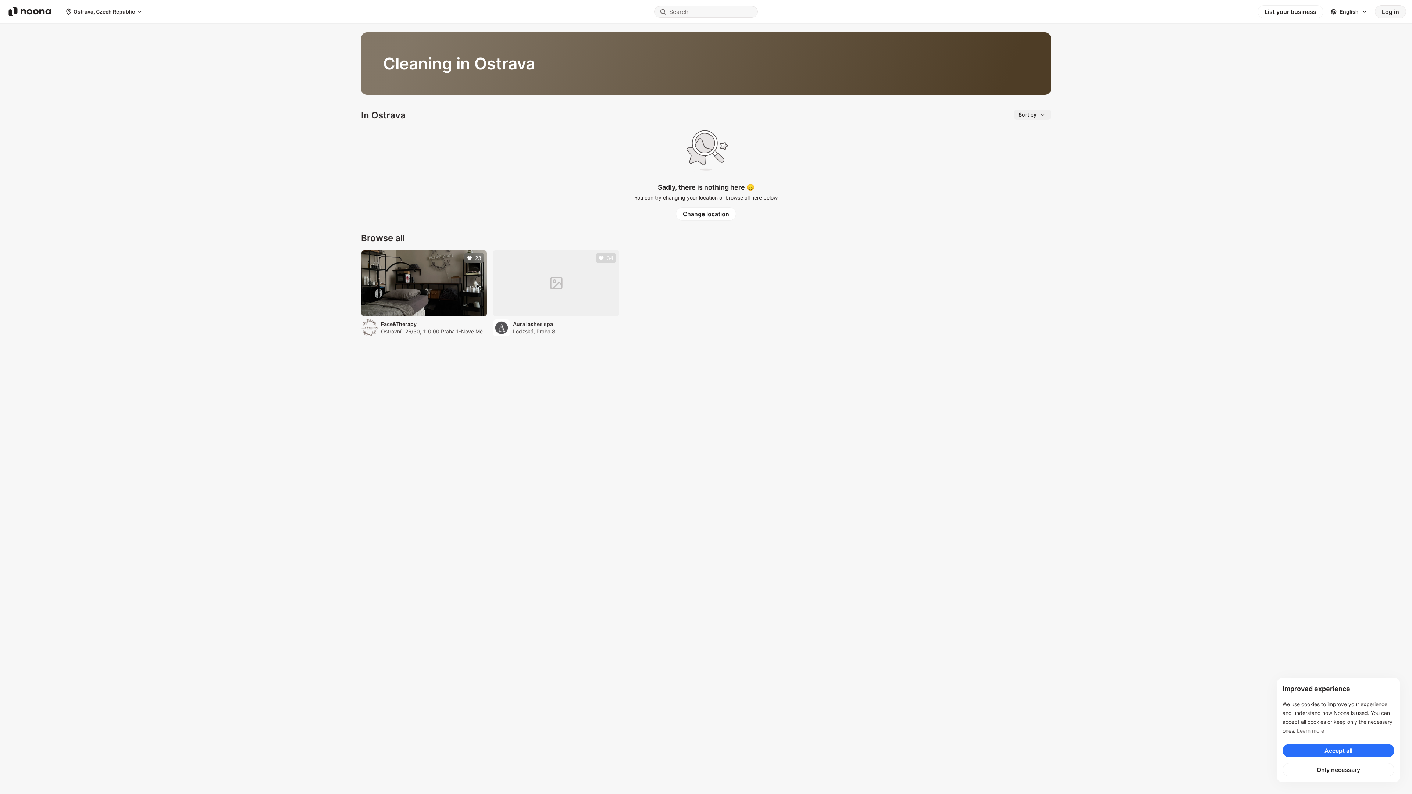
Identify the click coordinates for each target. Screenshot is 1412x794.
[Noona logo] (30, 11)
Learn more (1310, 730)
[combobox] (706, 12)
